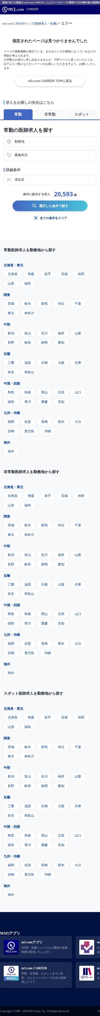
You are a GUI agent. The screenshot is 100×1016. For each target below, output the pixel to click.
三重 (11, 362)
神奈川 (29, 313)
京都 (44, 362)
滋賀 (27, 362)
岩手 (47, 274)
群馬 (44, 303)
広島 (61, 392)
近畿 (7, 353)
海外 (7, 442)
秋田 (81, 274)
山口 (78, 392)
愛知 (61, 342)
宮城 (64, 274)
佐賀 (27, 421)
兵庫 (78, 362)
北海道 (12, 274)
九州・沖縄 (12, 413)
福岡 (11, 421)
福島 (27, 283)
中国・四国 (12, 383)
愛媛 (44, 401)
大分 (78, 421)
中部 (7, 324)
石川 (44, 333)
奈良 (11, 372)
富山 (27, 333)
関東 (7, 294)
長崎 (44, 421)
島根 (27, 392)
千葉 (78, 303)
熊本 (61, 421)
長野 (11, 342)
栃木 (27, 303)
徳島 (11, 401)
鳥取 (11, 392)
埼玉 (61, 303)
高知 (61, 401)
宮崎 (11, 431)
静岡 (44, 342)
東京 (11, 313)
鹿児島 (29, 431)
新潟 (11, 333)
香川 (27, 401)
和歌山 (29, 372)
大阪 (61, 362)
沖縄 (47, 431)
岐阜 (27, 342)
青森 (31, 274)
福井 (61, 333)
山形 (11, 283)
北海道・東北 (13, 265)
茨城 (11, 303)
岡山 (44, 392)
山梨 (78, 333)
